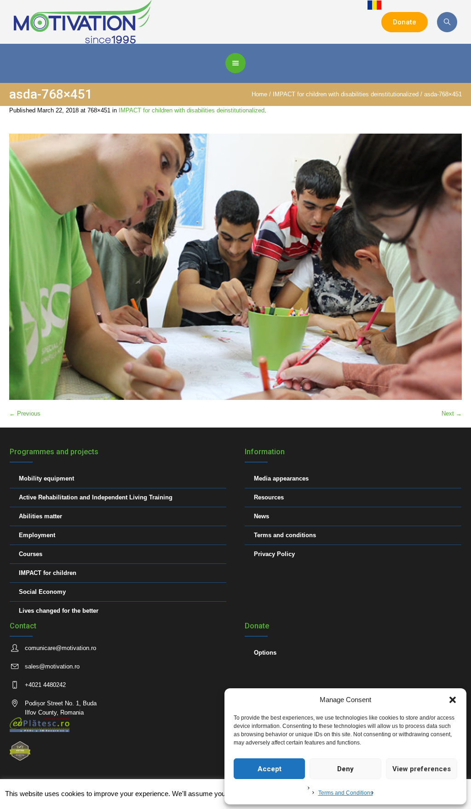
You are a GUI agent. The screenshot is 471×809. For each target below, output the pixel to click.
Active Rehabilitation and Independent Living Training (95, 497)
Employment (37, 535)
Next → (452, 413)
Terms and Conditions (345, 793)
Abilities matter (40, 516)
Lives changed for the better (58, 610)
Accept (269, 769)
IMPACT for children (47, 572)
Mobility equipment (46, 478)
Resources (269, 497)
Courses (30, 554)
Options (265, 652)
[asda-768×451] (235, 267)
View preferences (421, 769)
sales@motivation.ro (52, 666)
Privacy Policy (274, 554)
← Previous (24, 413)
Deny (345, 769)
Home (259, 94)
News (261, 516)
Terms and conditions (285, 535)
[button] (452, 699)
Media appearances (281, 478)
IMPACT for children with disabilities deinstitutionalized (346, 94)
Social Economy (42, 591)
